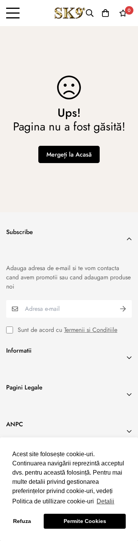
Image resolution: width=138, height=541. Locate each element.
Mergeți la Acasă (69, 154)
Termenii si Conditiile (90, 329)
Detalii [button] (105, 501)
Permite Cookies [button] (85, 521)
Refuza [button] (22, 521)
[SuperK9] (69, 13)
